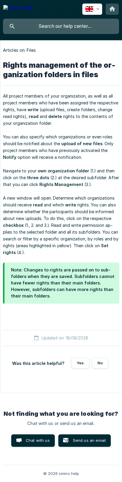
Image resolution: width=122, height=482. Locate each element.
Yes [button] (80, 362)
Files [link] (31, 50)
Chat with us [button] (38, 440)
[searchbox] (61, 26)
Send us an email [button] (89, 440)
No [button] (100, 362)
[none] (18, 8)
